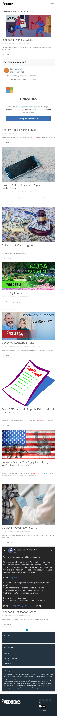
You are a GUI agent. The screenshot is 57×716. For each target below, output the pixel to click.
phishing (10, 687)
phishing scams (16, 687)
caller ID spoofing (25, 681)
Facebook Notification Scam (19, 611)
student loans (40, 687)
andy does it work (8, 674)
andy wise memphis (15, 678)
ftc (10, 685)
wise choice (31, 688)
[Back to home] (8, 4)
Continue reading (7, 54)
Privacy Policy (42, 710)
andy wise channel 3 (44, 674)
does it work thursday (38, 683)
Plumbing (30, 687)
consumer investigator (36, 681)
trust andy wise (48, 687)
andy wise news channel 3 (26, 678)
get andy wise (15, 685)
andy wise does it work (27, 676)
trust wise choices (8, 688)
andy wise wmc (23, 680)
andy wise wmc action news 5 (35, 680)
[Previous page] (20, 629)
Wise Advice (24, 191)
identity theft (36, 685)
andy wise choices (16, 676)
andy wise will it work (13, 680)
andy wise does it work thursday (41, 676)
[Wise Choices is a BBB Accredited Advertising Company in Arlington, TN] (42, 706)
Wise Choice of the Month (28, 346)
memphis (41, 685)
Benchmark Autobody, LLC (18, 342)
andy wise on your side (40, 678)
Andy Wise (8, 43)
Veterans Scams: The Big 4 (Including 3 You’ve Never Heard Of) (25, 464)
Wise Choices (26, 296)
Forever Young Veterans (46, 473)
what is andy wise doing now (20, 688)
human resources (28, 685)
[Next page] (37, 629)
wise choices (37, 688)
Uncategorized (7, 651)
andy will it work (17, 674)
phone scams (23, 687)
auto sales (6, 681)
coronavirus (29, 683)
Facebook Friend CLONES (17, 39)
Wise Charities (7, 656)
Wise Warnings (26, 43)
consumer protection (20, 683)
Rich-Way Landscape (15, 293)
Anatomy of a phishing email (19, 129)
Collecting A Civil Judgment (18, 245)
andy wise (23, 674)
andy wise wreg (47, 680)
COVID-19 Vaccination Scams (19, 527)
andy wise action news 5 (33, 674)
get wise (21, 685)
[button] (51, 4)
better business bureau (15, 681)
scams (34, 687)
